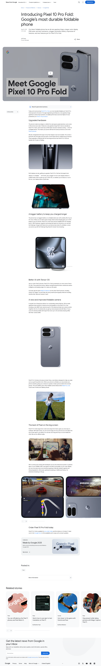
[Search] (79, 2)
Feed (55, 2)
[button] (90, 2)
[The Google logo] (7, 663)
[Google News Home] (11, 2)
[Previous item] (22, 521)
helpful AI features (45, 290)
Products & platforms (34, 2)
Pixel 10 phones (32, 131)
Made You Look (66, 385)
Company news (46, 2)
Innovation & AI (21, 2)
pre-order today (48, 531)
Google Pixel (46, 7)
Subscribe (45, 653)
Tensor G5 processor (42, 116)
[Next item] (26, 521)
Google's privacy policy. (33, 657)
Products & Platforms (30, 7)
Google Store (37, 533)
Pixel (23, 570)
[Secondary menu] (83, 2)
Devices (39, 7)
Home (22, 7)
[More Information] (70, 577)
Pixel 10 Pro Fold (45, 111)
